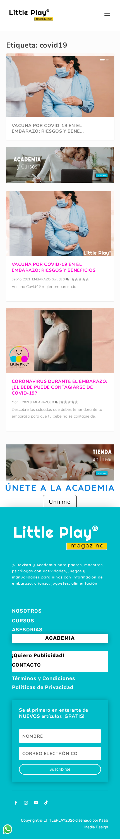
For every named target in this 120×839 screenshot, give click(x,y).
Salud (56, 279)
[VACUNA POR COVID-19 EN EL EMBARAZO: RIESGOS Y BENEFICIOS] (60, 223)
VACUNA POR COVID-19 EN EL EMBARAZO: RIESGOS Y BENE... (48, 129)
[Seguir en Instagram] (26, 803)
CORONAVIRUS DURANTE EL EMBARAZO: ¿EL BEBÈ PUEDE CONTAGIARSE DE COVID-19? (59, 387)
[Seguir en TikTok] (46, 803)
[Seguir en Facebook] (16, 803)
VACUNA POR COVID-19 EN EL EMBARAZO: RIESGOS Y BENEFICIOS (54, 267)
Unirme (60, 501)
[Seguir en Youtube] (36, 803)
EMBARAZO (41, 279)
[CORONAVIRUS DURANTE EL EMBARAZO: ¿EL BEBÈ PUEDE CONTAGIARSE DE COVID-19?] (60, 340)
